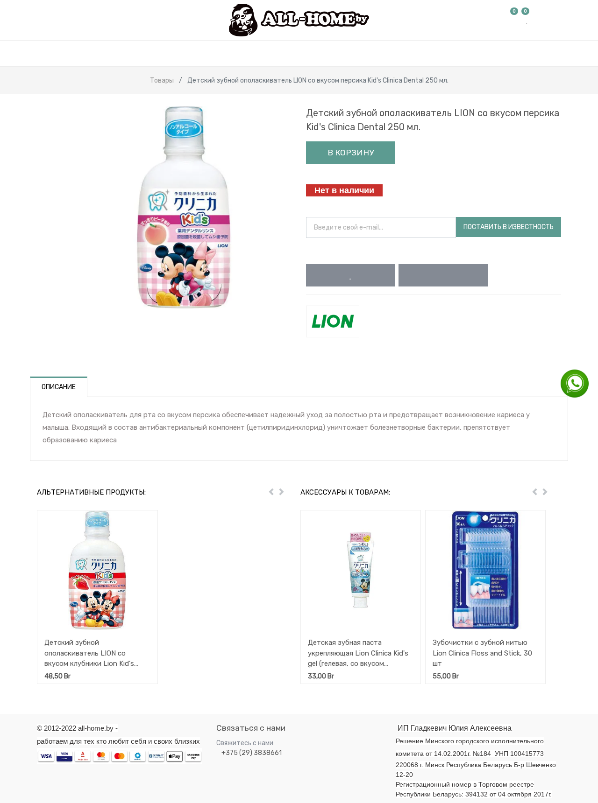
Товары (162, 80)
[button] (350, 275)
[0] (514, 20)
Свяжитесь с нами (244, 743)
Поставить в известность (508, 227)
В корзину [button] (350, 152)
